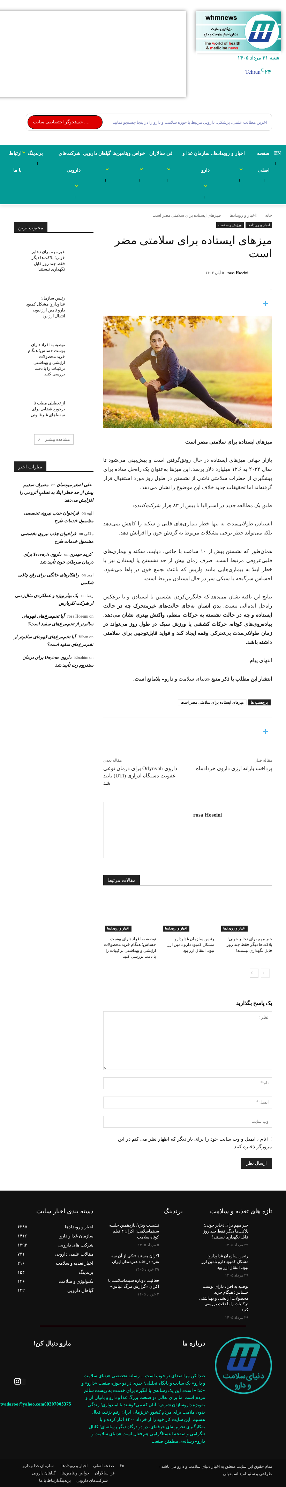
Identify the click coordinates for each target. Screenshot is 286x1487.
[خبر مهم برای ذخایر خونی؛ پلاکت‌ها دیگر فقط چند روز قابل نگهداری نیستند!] (245, 913)
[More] (187, 304)
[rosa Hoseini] (254, 272)
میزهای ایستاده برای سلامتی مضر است (212, 702)
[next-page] (254, 973)
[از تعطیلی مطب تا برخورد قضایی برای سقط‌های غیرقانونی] (79, 404)
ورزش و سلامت (230, 225)
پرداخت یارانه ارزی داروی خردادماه (234, 768)
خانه (268, 215)
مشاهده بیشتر (57, 439)
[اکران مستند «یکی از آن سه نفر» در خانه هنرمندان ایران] (171, 1261)
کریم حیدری (80, 554)
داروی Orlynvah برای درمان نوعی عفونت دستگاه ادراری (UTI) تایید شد (140, 776)
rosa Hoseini (237, 273)
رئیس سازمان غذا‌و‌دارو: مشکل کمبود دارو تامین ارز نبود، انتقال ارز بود (190, 944)
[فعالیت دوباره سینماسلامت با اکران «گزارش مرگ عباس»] (171, 1286)
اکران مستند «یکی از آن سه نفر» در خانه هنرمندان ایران (135, 1258)
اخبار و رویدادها (242, 215)
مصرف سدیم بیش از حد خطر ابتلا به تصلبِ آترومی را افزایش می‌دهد (56, 492)
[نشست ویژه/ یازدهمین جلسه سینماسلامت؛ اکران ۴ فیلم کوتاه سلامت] (171, 1230)
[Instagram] (19, 1382)
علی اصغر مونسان (74, 484)
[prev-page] (265, 973)
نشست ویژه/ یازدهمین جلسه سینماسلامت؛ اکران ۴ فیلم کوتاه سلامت (134, 1231)
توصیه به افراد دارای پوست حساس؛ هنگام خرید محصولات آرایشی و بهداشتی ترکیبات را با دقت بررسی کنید (223, 1298)
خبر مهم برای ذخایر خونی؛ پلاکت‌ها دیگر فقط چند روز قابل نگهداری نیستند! (249, 944)
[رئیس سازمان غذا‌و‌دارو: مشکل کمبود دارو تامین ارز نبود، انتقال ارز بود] (187, 913)
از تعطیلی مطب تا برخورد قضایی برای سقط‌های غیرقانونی (48, 409)
